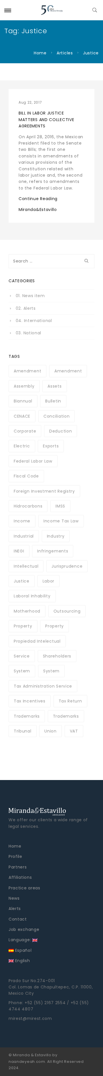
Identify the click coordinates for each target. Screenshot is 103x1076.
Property (23, 626)
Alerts (15, 908)
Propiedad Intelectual (37, 641)
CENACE (22, 416)
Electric (22, 446)
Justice (21, 581)
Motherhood (27, 611)
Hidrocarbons (28, 506)
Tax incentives (29, 701)
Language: (20, 940)
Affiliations (20, 877)
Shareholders (57, 656)
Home (40, 53)
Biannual (23, 401)
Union (50, 731)
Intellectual (26, 566)
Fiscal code (26, 476)
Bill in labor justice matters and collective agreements (46, 119)
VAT (74, 731)
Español (23, 950)
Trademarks (27, 716)
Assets (54, 386)
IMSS (60, 506)
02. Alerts (26, 308)
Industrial (24, 536)
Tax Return (70, 701)
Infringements (52, 551)
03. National (28, 333)
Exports (51, 446)
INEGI (19, 551)
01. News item (30, 296)
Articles (65, 53)
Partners (18, 867)
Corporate (25, 431)
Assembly (24, 386)
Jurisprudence (67, 566)
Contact (18, 919)
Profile (15, 856)
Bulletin (53, 401)
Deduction (60, 431)
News (14, 898)
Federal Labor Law (33, 461)
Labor (49, 581)
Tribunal (22, 731)
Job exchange (24, 929)
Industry (56, 536)
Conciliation (56, 416)
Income (22, 521)
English (22, 961)
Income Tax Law (61, 521)
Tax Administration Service (43, 686)
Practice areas (24, 888)
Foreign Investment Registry (44, 491)
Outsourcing (67, 611)
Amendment (27, 371)
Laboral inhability (32, 596)
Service (22, 656)
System (22, 671)
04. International (34, 320)
